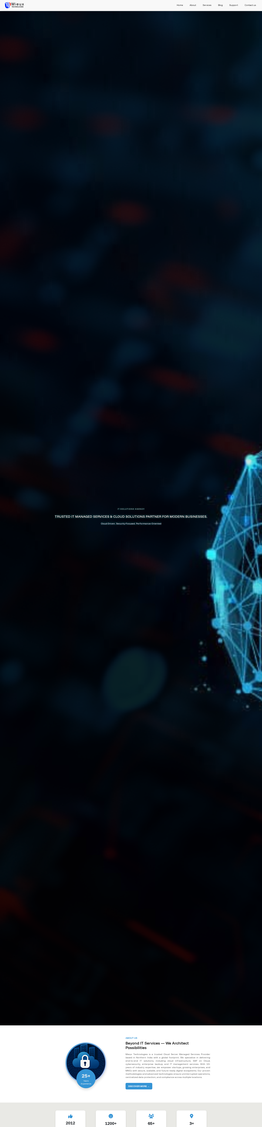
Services (207, 5)
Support (233, 5)
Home (180, 5)
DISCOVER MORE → (139, 1086)
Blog (220, 5)
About (193, 5)
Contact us (250, 5)
